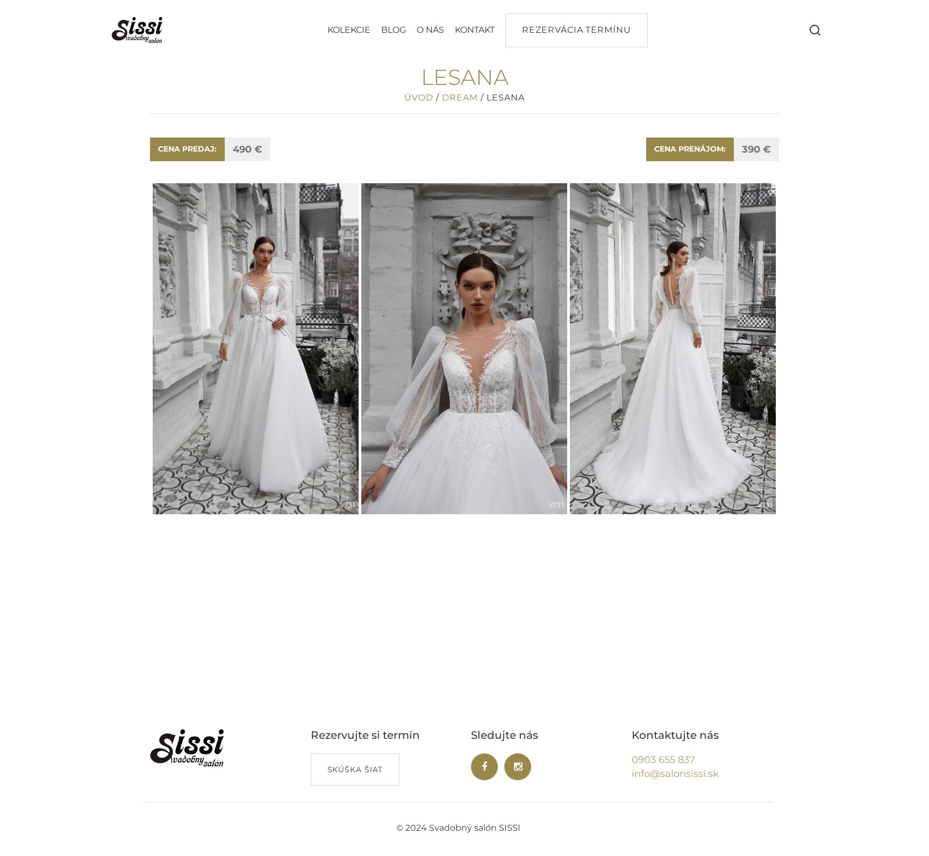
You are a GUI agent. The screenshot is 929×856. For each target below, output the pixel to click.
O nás (430, 30)
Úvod (418, 97)
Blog (393, 30)
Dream (460, 97)
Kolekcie (348, 30)
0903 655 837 (663, 760)
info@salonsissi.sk (675, 774)
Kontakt (475, 30)
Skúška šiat (355, 769)
